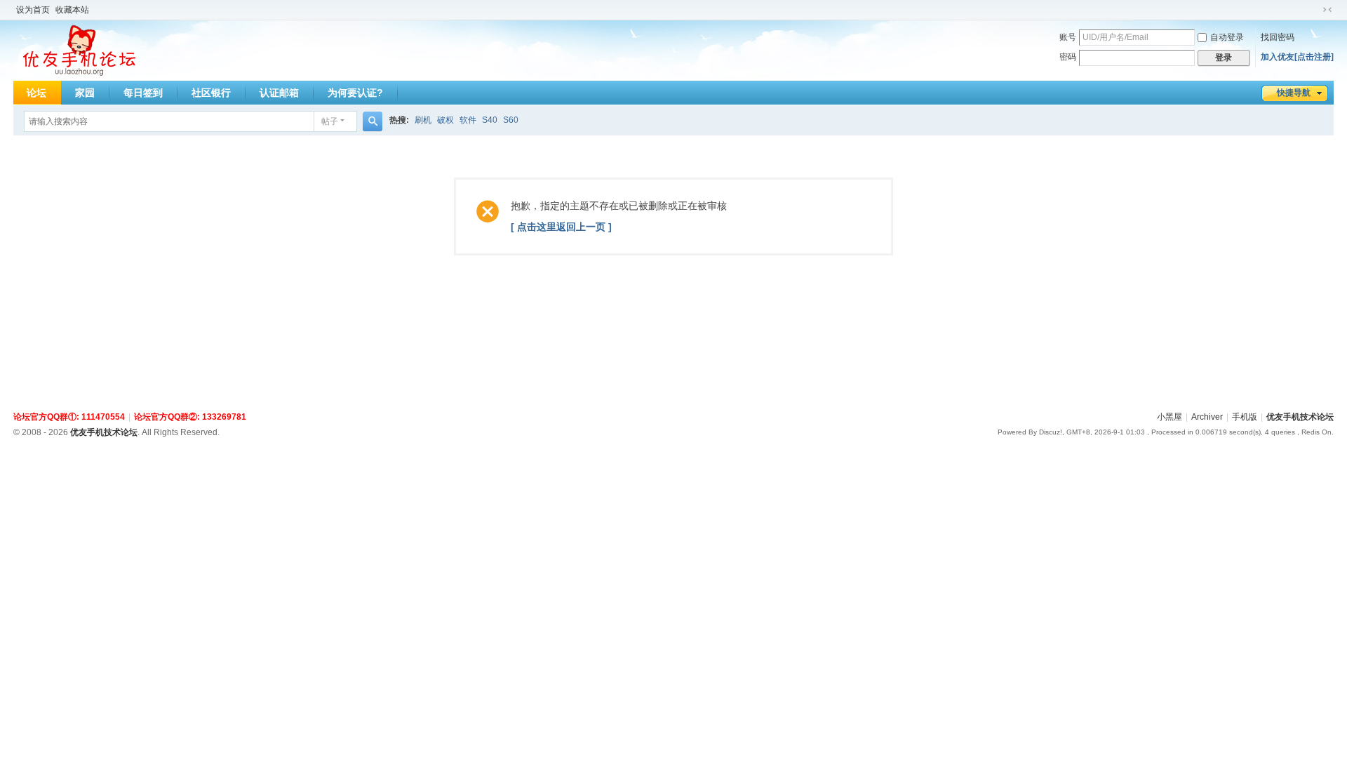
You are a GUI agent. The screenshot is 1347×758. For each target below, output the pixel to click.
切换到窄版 (1327, 10)
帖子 (329, 121)
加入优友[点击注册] (1297, 57)
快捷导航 (1294, 93)
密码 (1067, 57)
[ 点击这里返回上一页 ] (561, 226)
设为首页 (33, 10)
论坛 (36, 92)
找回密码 (1277, 37)
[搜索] (372, 121)
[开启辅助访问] (1314, 10)
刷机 (423, 120)
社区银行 (211, 92)
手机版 (1244, 417)
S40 (489, 120)
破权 (445, 120)
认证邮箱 (279, 92)
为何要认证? (355, 92)
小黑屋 (1169, 417)
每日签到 (143, 92)
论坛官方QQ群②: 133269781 (190, 417)
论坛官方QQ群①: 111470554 (69, 417)
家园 (85, 92)
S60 (510, 120)
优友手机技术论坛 (1300, 417)
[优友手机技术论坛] (79, 50)
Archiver (1207, 417)
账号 (1067, 37)
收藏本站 (72, 10)
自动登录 (1227, 37)
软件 (468, 120)
